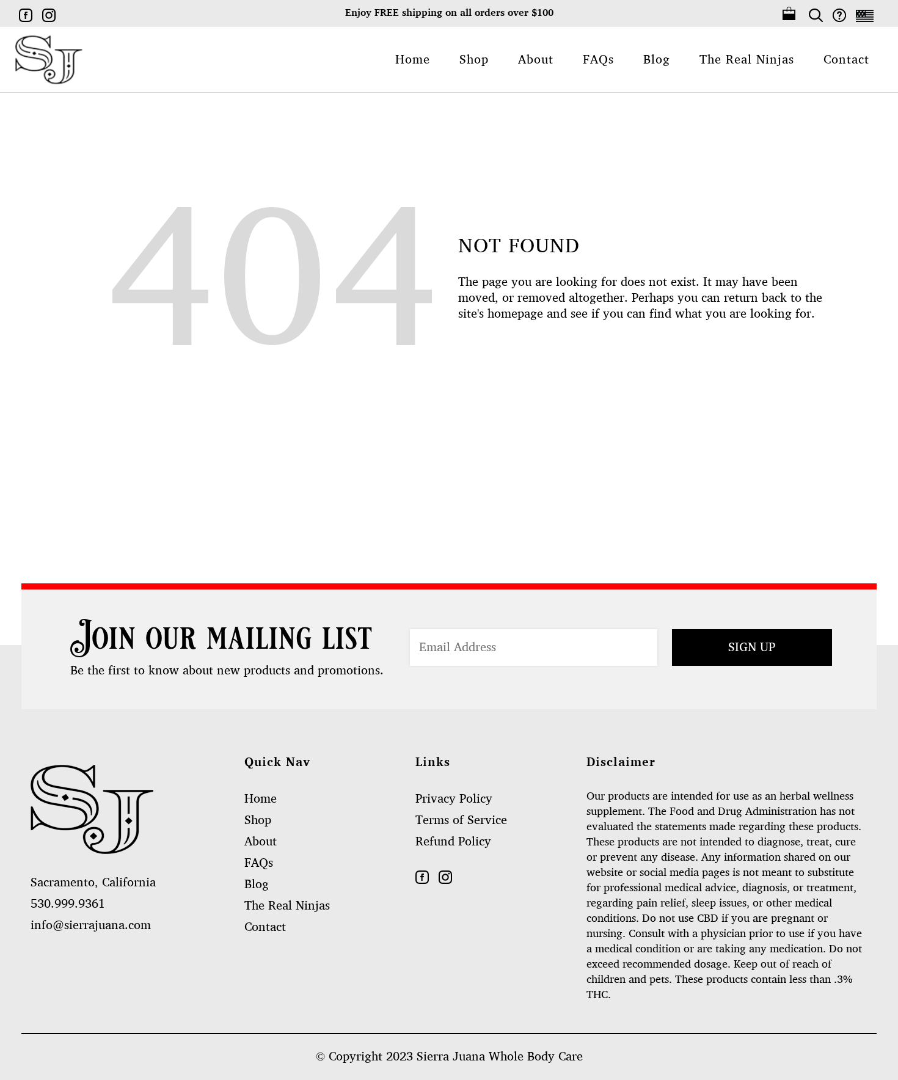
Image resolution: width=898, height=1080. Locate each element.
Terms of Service (461, 820)
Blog (256, 884)
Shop (257, 820)
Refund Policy (453, 841)
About (260, 841)
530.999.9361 (68, 904)
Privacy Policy (453, 799)
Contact (265, 927)
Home (260, 799)
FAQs (258, 863)
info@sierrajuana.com (91, 925)
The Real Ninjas (287, 906)
